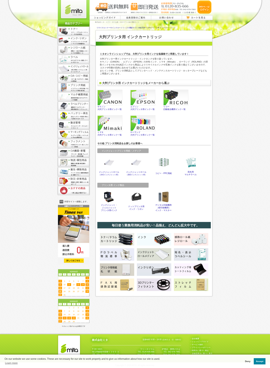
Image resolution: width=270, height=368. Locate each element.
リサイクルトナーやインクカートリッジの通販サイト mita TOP (121, 28)
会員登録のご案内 (135, 17)
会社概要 (195, 339)
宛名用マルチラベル (191, 173)
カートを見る (198, 17)
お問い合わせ (166, 17)
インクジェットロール (109, 173)
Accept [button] (259, 361)
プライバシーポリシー (201, 347)
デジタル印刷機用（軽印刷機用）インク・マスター (163, 207)
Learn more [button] (11, 363)
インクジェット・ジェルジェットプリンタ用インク (109, 207)
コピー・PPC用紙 (163, 173)
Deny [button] (247, 361)
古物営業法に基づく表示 (202, 353)
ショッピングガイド (105, 17)
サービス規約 (197, 344)
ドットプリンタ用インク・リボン (136, 207)
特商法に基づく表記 (200, 350)
